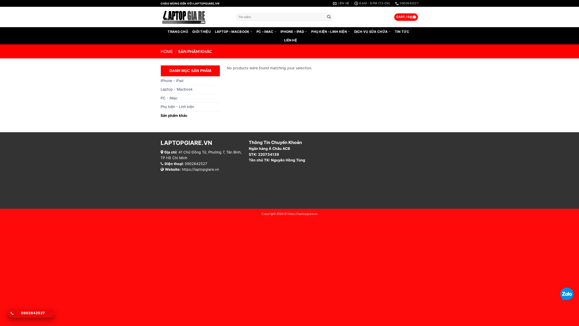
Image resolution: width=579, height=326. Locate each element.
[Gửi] (329, 17)
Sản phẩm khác (174, 115)
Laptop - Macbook (177, 89)
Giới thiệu (201, 32)
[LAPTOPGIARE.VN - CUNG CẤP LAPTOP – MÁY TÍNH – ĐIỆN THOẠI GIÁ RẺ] (195, 17)
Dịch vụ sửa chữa (371, 32)
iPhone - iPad (172, 80)
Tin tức (402, 32)
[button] (406, 17)
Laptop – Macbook (232, 32)
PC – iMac (264, 32)
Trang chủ (178, 32)
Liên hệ (290, 40)
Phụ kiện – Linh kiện (329, 32)
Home (167, 51)
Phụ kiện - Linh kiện (177, 106)
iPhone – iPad (292, 32)
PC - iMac (169, 98)
